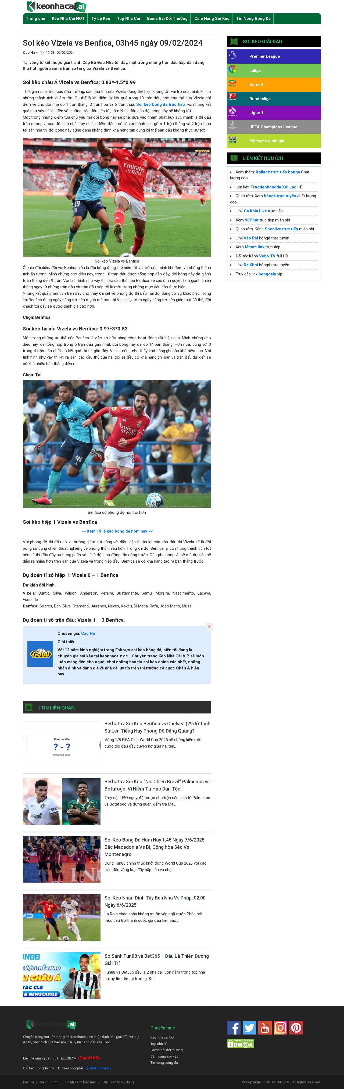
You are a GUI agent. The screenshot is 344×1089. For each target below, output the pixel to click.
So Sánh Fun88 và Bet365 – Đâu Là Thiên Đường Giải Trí (157, 959)
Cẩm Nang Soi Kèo (212, 18)
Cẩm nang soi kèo (164, 1056)
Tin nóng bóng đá (164, 1063)
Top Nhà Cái (128, 18)
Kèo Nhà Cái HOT (68, 18)
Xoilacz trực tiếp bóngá (278, 172)
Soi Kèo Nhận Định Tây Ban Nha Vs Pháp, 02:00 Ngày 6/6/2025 (155, 901)
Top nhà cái (159, 1044)
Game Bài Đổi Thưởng (167, 18)
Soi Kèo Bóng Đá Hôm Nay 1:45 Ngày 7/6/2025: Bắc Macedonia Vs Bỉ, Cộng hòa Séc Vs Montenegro (155, 847)
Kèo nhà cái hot (162, 1037)
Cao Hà (88, 633)
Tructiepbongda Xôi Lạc (273, 187)
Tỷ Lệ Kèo (100, 18)
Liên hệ (30, 1082)
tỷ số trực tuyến (98, 1068)
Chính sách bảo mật (82, 1082)
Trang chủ (35, 18)
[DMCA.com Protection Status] (240, 1043)
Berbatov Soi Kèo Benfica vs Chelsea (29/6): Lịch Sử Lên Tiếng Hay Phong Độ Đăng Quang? (157, 727)
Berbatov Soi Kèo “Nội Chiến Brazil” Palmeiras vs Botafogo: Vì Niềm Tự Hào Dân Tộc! (157, 785)
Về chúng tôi (51, 1082)
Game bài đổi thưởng (166, 1050)
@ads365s (89, 1058)
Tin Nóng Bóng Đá (253, 18)
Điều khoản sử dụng (118, 1082)
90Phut (252, 220)
